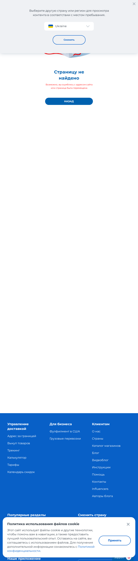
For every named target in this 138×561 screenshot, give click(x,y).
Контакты (99, 481)
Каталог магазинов (106, 445)
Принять (114, 540)
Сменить (69, 39)
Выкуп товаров (18, 443)
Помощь (98, 474)
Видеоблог (100, 460)
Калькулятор (16, 457)
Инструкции (101, 467)
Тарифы (13, 465)
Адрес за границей (21, 436)
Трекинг (13, 450)
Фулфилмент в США (65, 431)
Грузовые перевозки (65, 438)
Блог (95, 453)
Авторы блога (102, 496)
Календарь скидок (21, 472)
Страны (97, 438)
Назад (69, 101)
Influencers (100, 489)
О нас (96, 431)
